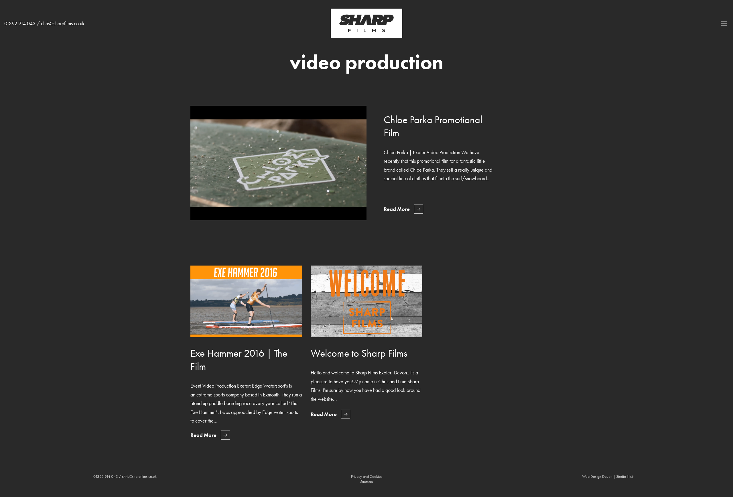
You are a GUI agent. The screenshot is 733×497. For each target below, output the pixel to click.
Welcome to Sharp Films (359, 353)
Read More (397, 209)
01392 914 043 (20, 23)
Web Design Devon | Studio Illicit (608, 476)
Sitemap (366, 481)
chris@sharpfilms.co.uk (62, 23)
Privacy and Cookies (366, 476)
